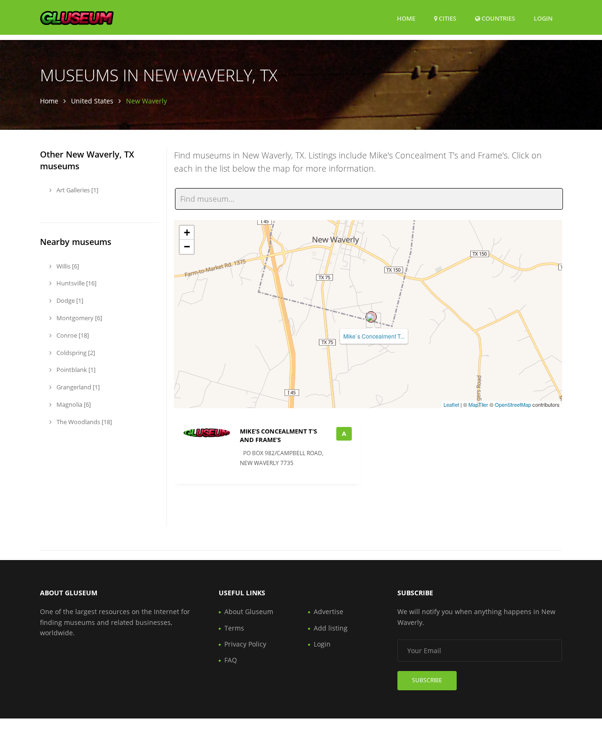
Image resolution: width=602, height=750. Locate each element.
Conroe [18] (72, 335)
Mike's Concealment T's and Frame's (278, 435)
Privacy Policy (245, 643)
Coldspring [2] (75, 352)
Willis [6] (67, 266)
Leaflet (451, 404)
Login (543, 18)
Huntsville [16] (75, 283)
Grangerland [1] (77, 387)
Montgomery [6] (78, 318)
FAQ (230, 659)
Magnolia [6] (73, 404)
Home (406, 18)
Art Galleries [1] (76, 190)
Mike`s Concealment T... (373, 336)
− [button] (187, 247)
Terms (234, 628)
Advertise (328, 611)
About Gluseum (248, 611)
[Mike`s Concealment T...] (371, 317)
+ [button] (187, 232)
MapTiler (478, 404)
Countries (497, 18)
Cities (446, 18)
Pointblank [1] (75, 369)
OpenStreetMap (513, 404)
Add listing (331, 628)
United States (92, 100)
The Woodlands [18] (83, 422)
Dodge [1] (69, 300)
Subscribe (427, 680)
